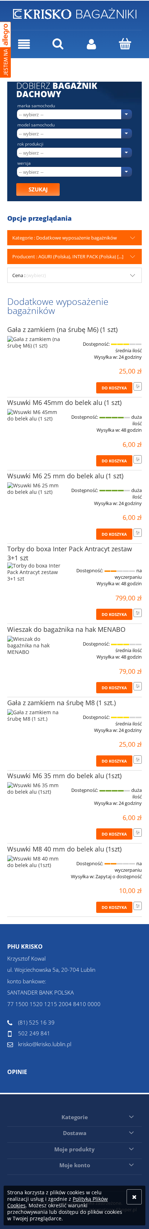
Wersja (24, 163)
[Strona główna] (74, 12)
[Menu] (24, 44)
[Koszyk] (125, 44)
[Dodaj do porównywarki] (137, 386)
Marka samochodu (36, 106)
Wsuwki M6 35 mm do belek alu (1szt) (64, 775)
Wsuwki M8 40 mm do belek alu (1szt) (64, 849)
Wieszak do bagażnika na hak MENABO (66, 629)
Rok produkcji (30, 144)
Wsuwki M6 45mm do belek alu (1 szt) (64, 402)
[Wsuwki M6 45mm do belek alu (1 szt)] (34, 415)
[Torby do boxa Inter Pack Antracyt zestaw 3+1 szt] (34, 572)
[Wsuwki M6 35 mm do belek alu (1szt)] (34, 788)
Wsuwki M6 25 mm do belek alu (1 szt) (65, 475)
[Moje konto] (91, 44)
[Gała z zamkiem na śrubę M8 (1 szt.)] (34, 715)
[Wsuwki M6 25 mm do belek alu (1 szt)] (34, 488)
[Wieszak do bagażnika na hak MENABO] (34, 645)
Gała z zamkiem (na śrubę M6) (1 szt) (62, 329)
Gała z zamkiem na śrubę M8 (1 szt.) (61, 702)
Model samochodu (36, 125)
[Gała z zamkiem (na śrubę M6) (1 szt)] (34, 342)
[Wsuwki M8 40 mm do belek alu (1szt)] (34, 861)
